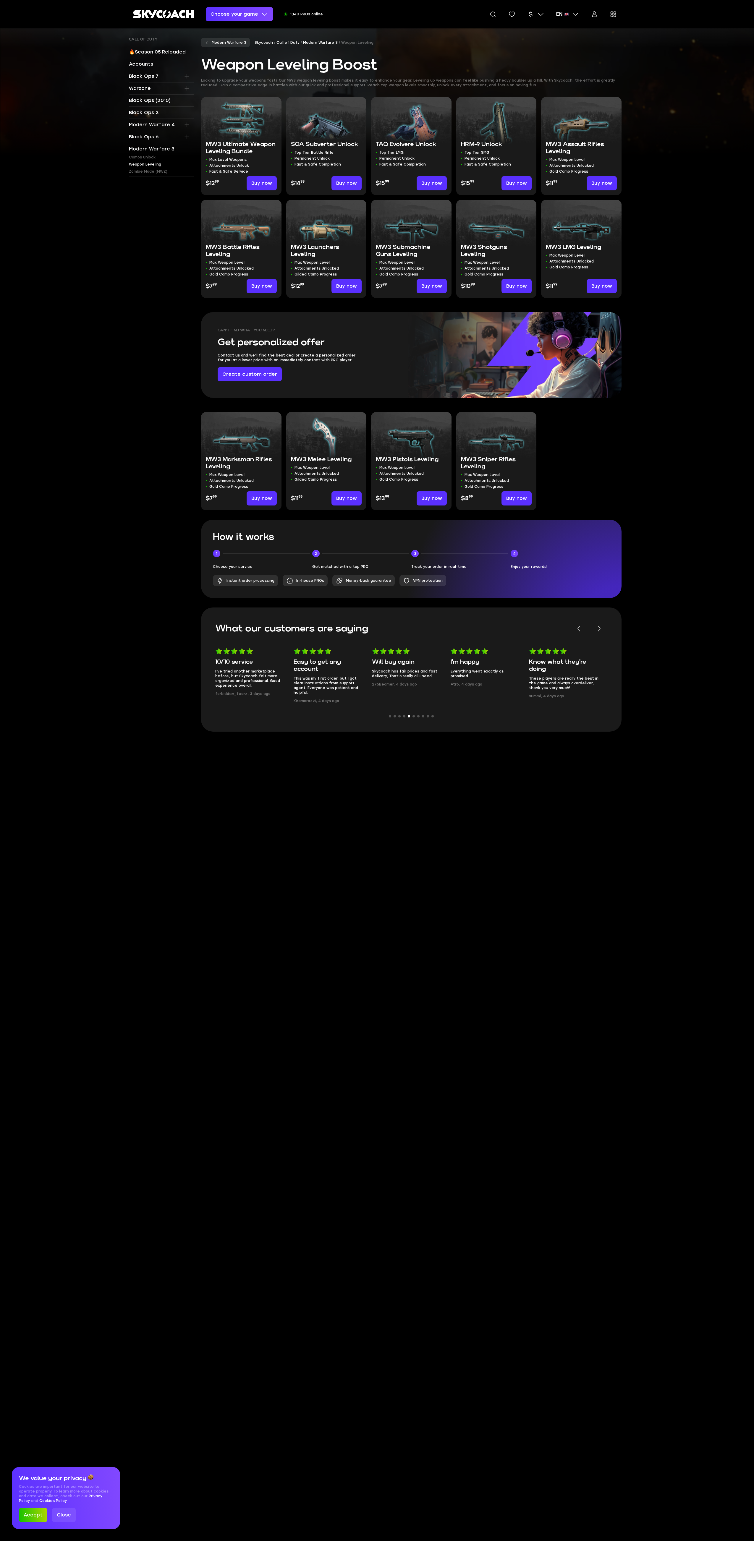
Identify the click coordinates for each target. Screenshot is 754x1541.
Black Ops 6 (143, 137)
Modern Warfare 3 (151, 149)
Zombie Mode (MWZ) (148, 171)
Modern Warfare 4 (152, 124)
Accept (33, 1515)
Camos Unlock (142, 157)
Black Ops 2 (144, 112)
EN (559, 14)
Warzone (140, 88)
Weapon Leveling (145, 164)
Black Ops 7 (143, 76)
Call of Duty (143, 39)
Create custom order (249, 374)
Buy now (261, 183)
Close (64, 1515)
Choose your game (234, 14)
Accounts (141, 64)
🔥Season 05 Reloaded (157, 52)
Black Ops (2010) (150, 100)
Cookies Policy (53, 1501)
